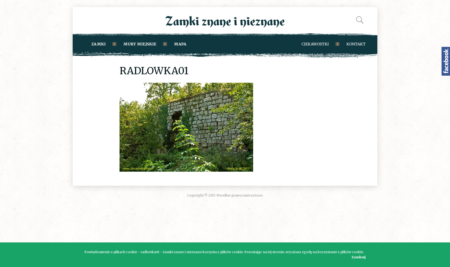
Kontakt (356, 44)
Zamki (98, 44)
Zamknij (359, 257)
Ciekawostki (315, 44)
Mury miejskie (139, 44)
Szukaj (360, 20)
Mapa (180, 44)
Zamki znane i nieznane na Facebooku (446, 61)
